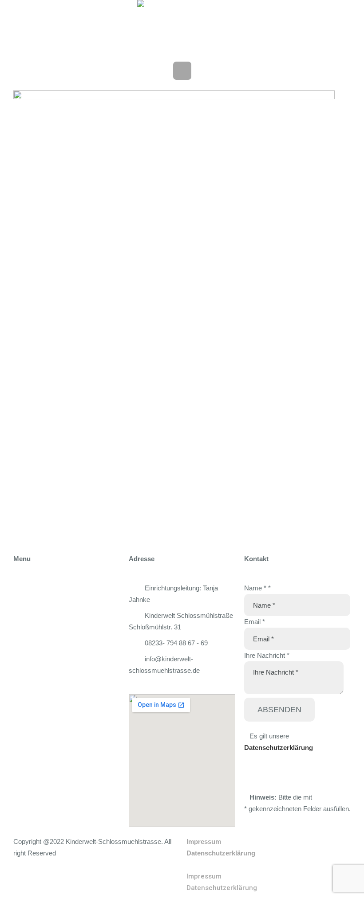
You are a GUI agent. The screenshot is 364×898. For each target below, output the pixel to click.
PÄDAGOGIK (34, 669)
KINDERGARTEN (40, 649)
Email (254, 621)
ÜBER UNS (30, 608)
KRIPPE (25, 629)
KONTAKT (29, 710)
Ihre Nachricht (266, 655)
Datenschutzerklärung (278, 747)
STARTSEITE (33, 588)
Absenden (279, 709)
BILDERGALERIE (40, 690)
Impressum (203, 841)
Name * (257, 588)
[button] (268, 865)
